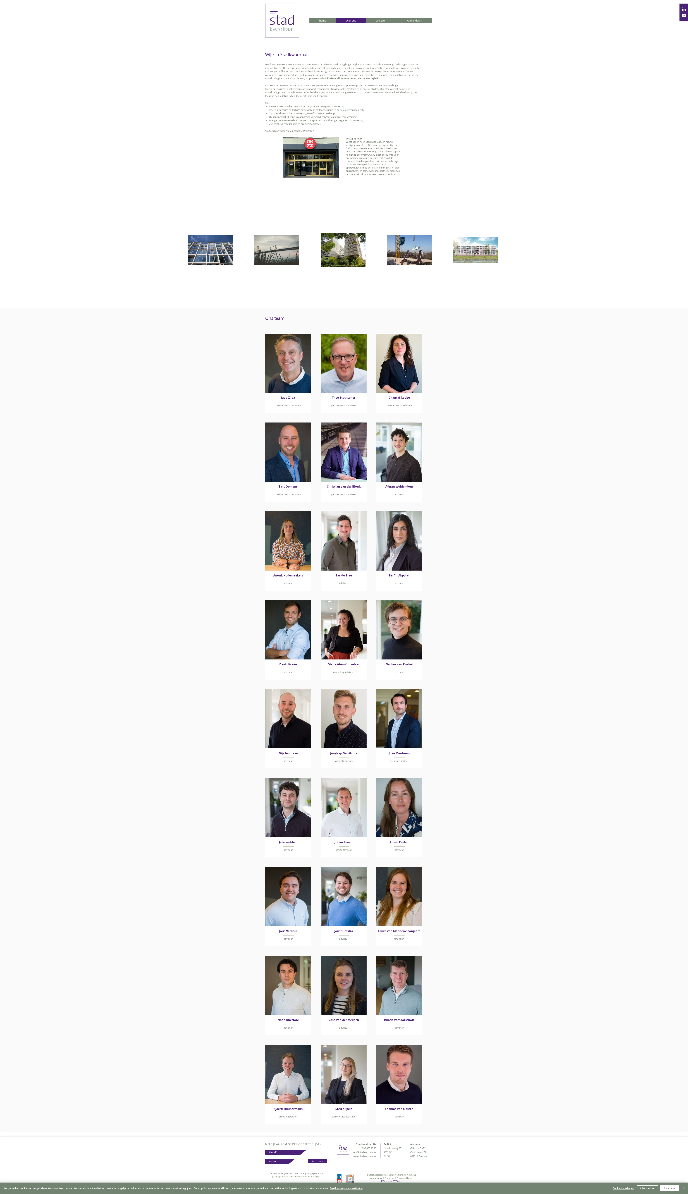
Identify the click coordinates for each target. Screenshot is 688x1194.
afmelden (297, 1176)
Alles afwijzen (647, 1188)
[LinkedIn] (684, 9)
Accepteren (669, 1188)
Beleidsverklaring (397, 1174)
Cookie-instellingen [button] (623, 1188)
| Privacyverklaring (403, 1178)
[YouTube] (684, 15)
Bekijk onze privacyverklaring (346, 1188)
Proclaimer (390, 1178)
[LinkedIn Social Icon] (339, 1176)
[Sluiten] (684, 1188)
